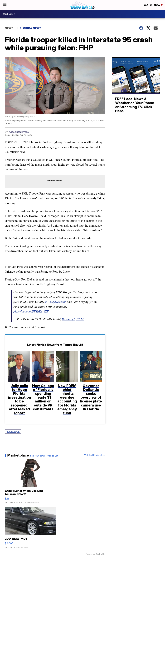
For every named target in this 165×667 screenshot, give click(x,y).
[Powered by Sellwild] (100, 554)
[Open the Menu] (4, 5)
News (9, 28)
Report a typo (13, 431)
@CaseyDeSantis (55, 302)
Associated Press (19, 131)
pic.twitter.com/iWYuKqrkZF (31, 311)
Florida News (31, 28)
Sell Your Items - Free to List (44, 456)
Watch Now (152, 4)
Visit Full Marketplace (94, 455)
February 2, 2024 (73, 319)
